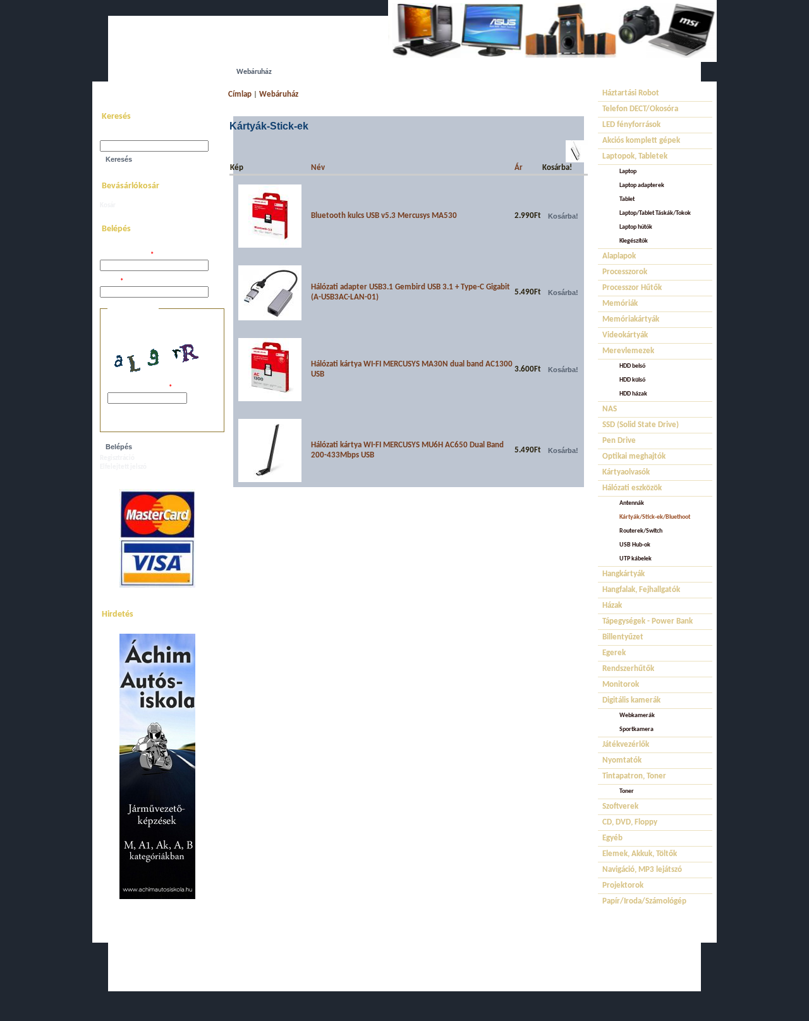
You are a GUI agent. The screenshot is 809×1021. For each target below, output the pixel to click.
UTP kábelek (635, 558)
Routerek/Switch (640, 531)
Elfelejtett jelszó (123, 467)
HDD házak (633, 393)
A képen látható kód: (139, 388)
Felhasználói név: (127, 255)
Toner (626, 791)
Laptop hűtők (635, 227)
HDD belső (632, 366)
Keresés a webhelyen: (131, 136)
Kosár (108, 205)
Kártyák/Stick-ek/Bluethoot (654, 517)
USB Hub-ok (634, 544)
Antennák (631, 503)
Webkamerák (637, 715)
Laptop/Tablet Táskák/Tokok (655, 213)
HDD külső (632, 380)
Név (318, 168)
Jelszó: (111, 282)
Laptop (627, 171)
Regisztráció (117, 458)
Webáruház (278, 94)
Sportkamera (636, 729)
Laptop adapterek (641, 185)
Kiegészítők (633, 241)
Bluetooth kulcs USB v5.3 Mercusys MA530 (384, 216)
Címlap (240, 94)
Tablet (627, 199)
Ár (518, 168)
